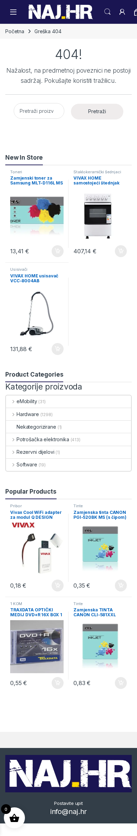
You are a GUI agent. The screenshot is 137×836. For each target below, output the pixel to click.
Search (107, 12)
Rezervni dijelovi (35, 452)
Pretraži (97, 111)
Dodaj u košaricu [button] (54, 251)
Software (27, 464)
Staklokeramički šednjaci (97, 171)
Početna (14, 31)
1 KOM (16, 603)
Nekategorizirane (36, 427)
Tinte (78, 505)
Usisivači (18, 269)
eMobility (27, 401)
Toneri (16, 171)
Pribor (16, 505)
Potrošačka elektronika (43, 439)
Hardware (28, 414)
